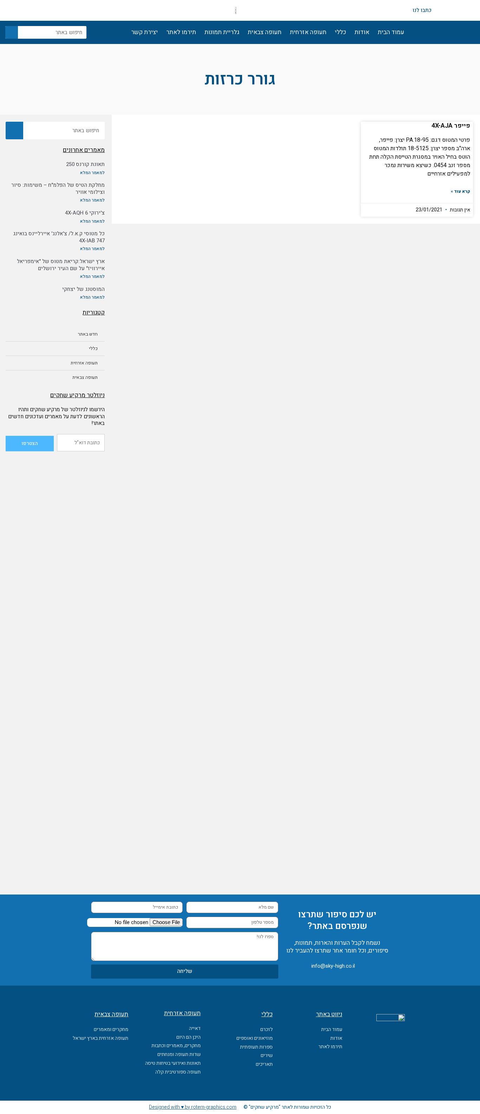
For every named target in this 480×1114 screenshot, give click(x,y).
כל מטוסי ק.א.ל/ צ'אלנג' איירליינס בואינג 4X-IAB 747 (59, 237)
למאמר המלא (92, 173)
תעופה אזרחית (308, 32)
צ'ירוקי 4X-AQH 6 (85, 213)
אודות (362, 32)
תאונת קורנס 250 (85, 164)
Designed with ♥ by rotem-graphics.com (192, 1107)
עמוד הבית (391, 32)
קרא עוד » (460, 191)
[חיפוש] (11, 32)
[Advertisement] (55, 563)
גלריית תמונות (222, 32)
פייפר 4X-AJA (451, 126)
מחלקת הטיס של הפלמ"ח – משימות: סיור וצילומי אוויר (58, 188)
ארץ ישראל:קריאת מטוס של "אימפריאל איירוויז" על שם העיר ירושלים (61, 264)
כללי (340, 32)
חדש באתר (88, 334)
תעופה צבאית (264, 32)
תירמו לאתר (181, 32)
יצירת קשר (144, 32)
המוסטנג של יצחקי (83, 289)
